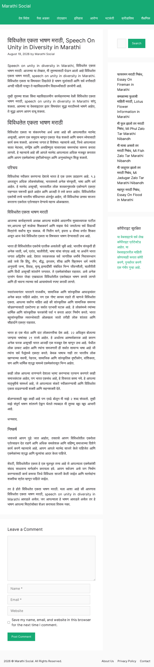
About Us (108, 661)
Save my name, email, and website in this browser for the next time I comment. (51, 622)
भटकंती (109, 18)
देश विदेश (24, 18)
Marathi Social (16, 6)
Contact (145, 661)
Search (136, 43)
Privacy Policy (127, 661)
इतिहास (78, 18)
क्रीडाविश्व (128, 18)
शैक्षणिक (145, 18)
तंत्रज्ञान (62, 18)
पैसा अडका (43, 18)
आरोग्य (94, 18)
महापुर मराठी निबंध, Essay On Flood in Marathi (129, 195)
